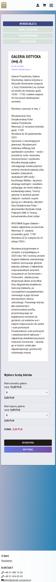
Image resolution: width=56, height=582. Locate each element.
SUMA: (8, 429)
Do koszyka (28, 443)
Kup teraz (28, 449)
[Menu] (51, 5)
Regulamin (6, 560)
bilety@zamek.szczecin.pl (17, 580)
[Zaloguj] (37, 5)
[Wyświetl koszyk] (44, 5)
